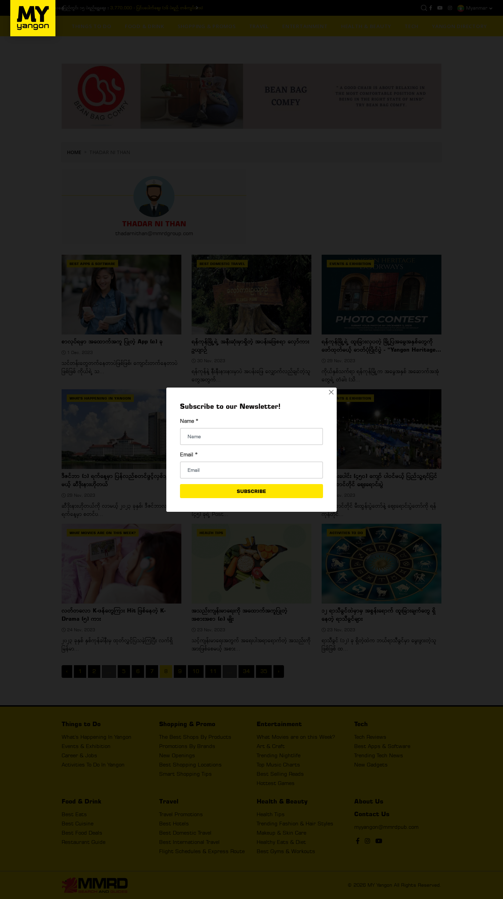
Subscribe (251, 491)
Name (189, 421)
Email (189, 454)
